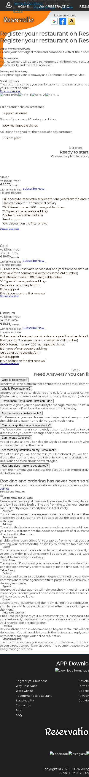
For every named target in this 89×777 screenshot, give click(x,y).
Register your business (31, 681)
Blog (19, 710)
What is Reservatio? (14, 379)
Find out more (10, 91)
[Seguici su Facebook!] (59, 753)
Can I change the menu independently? (26, 425)
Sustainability (25, 700)
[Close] (1, 496)
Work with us (24, 690)
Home (23, 7)
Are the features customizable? (21, 413)
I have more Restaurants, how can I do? (27, 400)
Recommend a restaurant (34, 695)
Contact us (23, 705)
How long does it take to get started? (25, 465)
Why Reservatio (54, 7)
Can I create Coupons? (16, 437)
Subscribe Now (33, 188)
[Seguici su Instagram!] (77, 753)
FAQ (19, 715)
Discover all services (9, 229)
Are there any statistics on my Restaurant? (29, 450)
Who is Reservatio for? (16, 388)
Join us (4, 488)
